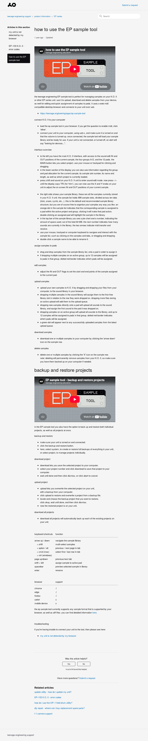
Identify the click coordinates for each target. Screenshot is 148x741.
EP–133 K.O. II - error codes (16, 47)
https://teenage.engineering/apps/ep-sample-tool (62, 113)
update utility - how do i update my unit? (52, 691)
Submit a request (130, 5)
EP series (58, 16)
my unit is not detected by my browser (16, 35)
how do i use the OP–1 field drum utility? (53, 702)
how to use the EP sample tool (17, 58)
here (94, 612)
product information (42, 16)
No (84, 664)
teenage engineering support (19, 16)
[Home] (11, 6)
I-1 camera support (43, 713)
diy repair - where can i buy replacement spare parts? (59, 708)
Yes (68, 664)
